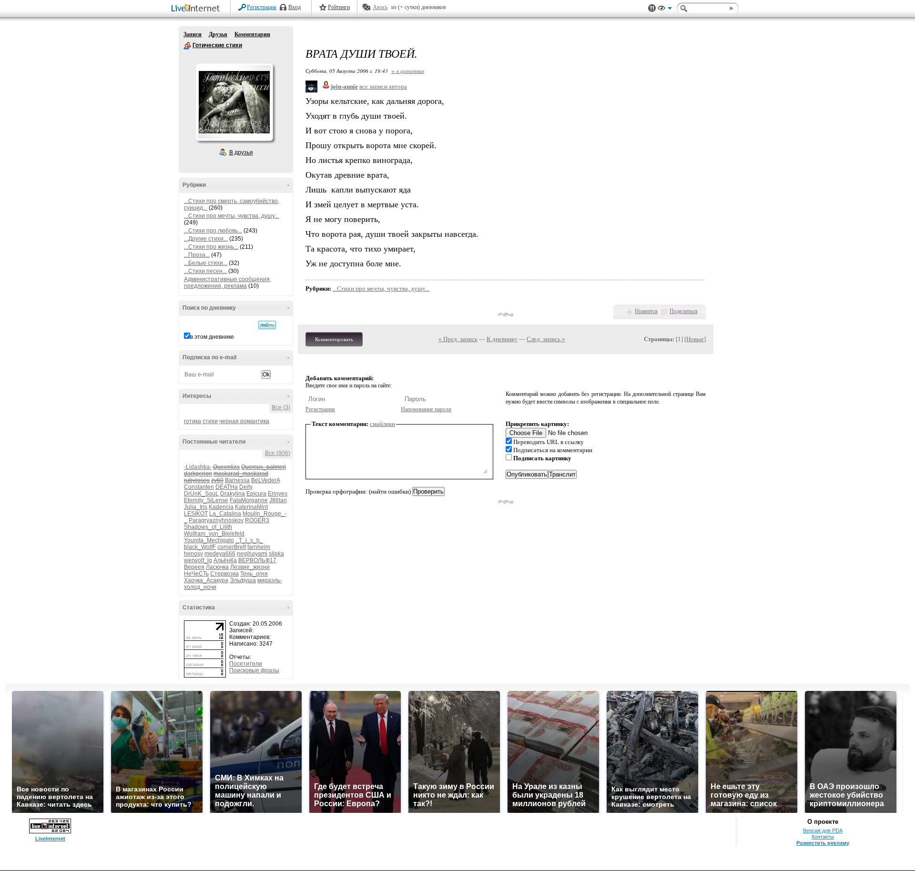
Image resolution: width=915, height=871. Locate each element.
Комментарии (252, 34)
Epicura (256, 493)
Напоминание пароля (426, 409)
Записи (192, 34)
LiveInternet (197, 9)
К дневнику (502, 339)
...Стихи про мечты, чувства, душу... (231, 216)
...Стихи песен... (205, 271)
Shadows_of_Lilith (208, 527)
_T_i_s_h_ (249, 540)
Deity (246, 487)
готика (192, 421)
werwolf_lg (198, 560)
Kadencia (221, 507)
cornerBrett (231, 547)
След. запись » (546, 339)
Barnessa (237, 480)
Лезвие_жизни (250, 567)
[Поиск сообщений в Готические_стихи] (267, 325)
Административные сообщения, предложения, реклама (227, 282)
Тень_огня (254, 573)
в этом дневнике (212, 337)
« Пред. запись (458, 339)
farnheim (258, 547)
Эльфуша (243, 580)
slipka (276, 553)
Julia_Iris (195, 507)
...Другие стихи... (206, 238)
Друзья (218, 34)
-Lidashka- (198, 467)
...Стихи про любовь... (213, 230)
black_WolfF (200, 547)
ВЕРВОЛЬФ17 (257, 560)
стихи (210, 421)
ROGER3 (257, 520)
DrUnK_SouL (201, 493)
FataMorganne (249, 500)
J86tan (278, 500)
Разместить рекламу (822, 843)
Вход (294, 7)
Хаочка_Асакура (206, 580)
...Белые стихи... (205, 263)
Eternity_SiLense (206, 500)
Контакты (823, 837)
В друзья (241, 152)
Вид (665, 9)
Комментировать (334, 339)
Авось (380, 7)
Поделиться (684, 311)
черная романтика (244, 421)
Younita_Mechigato (209, 540)
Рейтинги (339, 7)
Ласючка (217, 567)
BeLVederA (265, 480)
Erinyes (277, 493)
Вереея (194, 567)
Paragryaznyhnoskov (216, 520)
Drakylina (232, 493)
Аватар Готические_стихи (234, 102)
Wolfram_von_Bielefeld (214, 533)
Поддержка (652, 8)
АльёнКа (225, 560)
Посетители (245, 663)
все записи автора (383, 86)
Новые (695, 339)
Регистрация (261, 7)
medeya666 (219, 553)
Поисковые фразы (254, 670)
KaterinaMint (251, 507)
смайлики (382, 423)
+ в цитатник (407, 70)
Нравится (646, 311)
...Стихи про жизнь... (211, 246)
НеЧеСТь (196, 573)
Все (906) (277, 453)
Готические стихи (187, 46)
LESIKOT (196, 513)
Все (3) (281, 407)
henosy (193, 553)
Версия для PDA (823, 830)
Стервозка (224, 573)
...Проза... (197, 255)
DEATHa (226, 487)
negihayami (252, 553)
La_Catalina (225, 513)
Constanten (199, 487)
